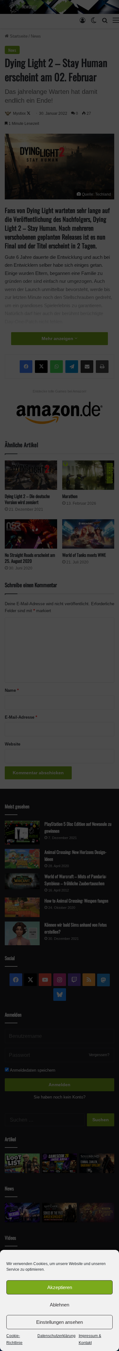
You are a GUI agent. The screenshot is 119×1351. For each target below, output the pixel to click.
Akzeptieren (59, 1287)
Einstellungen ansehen (59, 1322)
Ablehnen (59, 1304)
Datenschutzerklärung (56, 1336)
